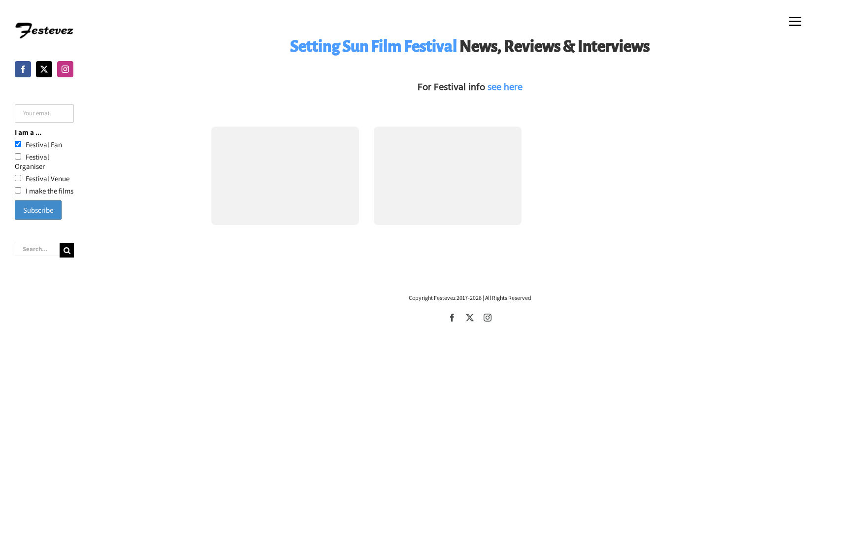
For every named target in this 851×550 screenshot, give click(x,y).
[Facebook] (23, 69)
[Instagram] (65, 69)
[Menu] (795, 20)
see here (505, 87)
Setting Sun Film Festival (373, 46)
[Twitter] (44, 69)
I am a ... (28, 132)
